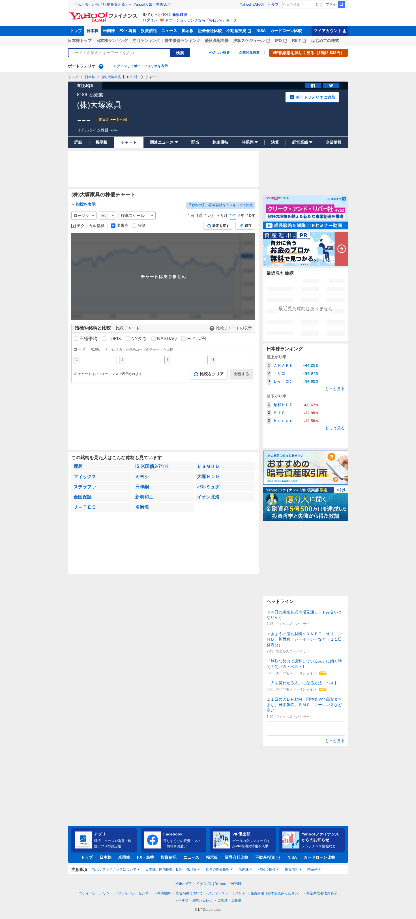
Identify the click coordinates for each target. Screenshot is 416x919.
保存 (248, 226)
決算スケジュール (249, 40)
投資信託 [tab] (291, 869)
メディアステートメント (226, 893)
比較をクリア (212, 374)
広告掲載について (189, 893)
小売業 (96, 94)
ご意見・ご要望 (229, 900)
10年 (251, 215)
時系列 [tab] (312, 869)
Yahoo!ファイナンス (193, 883)
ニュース (169, 30)
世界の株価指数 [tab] (218, 869)
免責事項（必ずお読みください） (275, 893)
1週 (199, 215)
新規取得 (179, 14)
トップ (76, 30)
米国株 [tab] (244, 869)
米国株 (109, 30)
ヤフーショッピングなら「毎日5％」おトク (201, 20)
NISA (261, 30)
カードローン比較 (286, 30)
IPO (278, 40)
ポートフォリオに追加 (315, 97)
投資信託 (149, 30)
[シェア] (313, 85)
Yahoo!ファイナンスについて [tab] (114, 869)
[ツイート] (331, 85)
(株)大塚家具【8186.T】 (120, 77)
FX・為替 (127, 30)
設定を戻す (221, 226)
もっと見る (335, 388)
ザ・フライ (327, 5)
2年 (241, 215)
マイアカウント (328, 30)
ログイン (150, 20)
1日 (191, 215)
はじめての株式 (325, 40)
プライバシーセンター (135, 893)
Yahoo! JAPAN (252, 4)
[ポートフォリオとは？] (101, 66)
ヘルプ (273, 4)
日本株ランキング (112, 40)
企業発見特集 (249, 52)
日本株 (92, 30)
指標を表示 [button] (86, 204)
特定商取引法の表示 (321, 893)
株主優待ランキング (182, 40)
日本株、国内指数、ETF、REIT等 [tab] (171, 869)
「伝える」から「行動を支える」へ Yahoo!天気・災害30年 (122, 4)
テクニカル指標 (90, 225)
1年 (233, 215)
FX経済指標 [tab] (267, 869)
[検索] (341, 4)
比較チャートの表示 (234, 328)
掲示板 (188, 30)
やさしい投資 (219, 52)
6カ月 (222, 215)
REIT (296, 40)
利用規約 (164, 893)
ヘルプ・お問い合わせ (195, 900)
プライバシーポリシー (96, 893)
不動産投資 (236, 30)
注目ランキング (146, 40)
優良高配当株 (217, 40)
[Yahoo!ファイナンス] (104, 14)
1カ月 (210, 215)
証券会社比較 (210, 30)
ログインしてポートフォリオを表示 (140, 66)
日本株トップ (80, 40)
